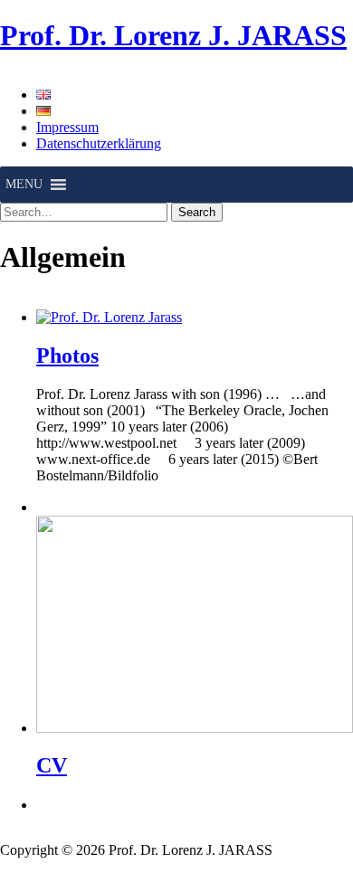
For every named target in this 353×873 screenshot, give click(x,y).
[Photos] (109, 317)
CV (51, 765)
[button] (24, 184)
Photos (67, 355)
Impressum (67, 127)
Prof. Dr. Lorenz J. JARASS (173, 35)
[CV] (194, 727)
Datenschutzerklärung (98, 143)
